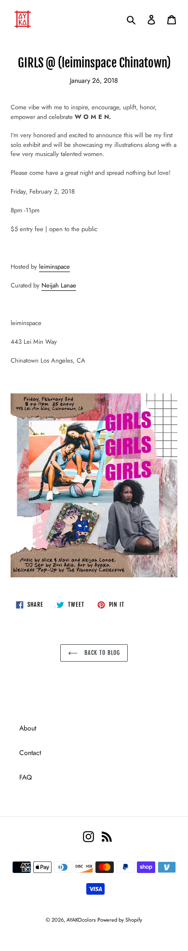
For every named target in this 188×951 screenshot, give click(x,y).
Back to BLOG (101, 652)
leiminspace (54, 266)
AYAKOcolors (81, 920)
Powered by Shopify (119, 920)
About (27, 728)
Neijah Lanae (58, 285)
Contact (30, 752)
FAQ (25, 777)
